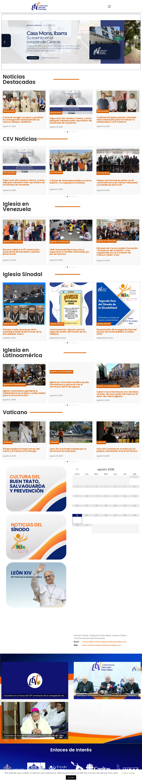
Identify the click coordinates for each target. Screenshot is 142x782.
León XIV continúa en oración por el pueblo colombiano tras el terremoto (70, 450)
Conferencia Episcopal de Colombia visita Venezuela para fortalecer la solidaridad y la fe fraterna (69, 119)
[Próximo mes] (134, 469)
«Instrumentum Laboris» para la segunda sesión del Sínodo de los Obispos (21, 332)
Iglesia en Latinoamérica (22, 352)
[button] (109, 6)
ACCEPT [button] (71, 777)
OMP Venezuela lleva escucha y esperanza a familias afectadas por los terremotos (23, 252)
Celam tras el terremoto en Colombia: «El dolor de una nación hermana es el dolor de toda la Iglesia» (71, 394)
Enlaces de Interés (71, 750)
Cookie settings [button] (128, 773)
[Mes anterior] (77, 469)
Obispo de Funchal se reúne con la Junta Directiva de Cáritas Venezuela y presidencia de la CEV (70, 182)
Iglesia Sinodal (22, 274)
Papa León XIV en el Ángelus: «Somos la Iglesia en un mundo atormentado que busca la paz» (118, 450)
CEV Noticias (20, 139)
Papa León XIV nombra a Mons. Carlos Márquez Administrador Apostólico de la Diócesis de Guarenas (24, 120)
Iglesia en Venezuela (17, 206)
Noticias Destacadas (19, 79)
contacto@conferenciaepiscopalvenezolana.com (104, 642)
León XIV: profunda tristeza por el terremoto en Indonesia (21, 450)
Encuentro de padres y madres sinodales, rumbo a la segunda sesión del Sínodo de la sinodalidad (117, 332)
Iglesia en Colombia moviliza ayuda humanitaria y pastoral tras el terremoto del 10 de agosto (22, 384)
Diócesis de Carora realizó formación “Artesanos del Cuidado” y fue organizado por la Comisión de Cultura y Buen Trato (70, 251)
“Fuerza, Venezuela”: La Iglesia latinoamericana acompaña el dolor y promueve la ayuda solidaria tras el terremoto (117, 393)
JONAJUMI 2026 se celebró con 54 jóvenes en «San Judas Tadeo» (115, 252)
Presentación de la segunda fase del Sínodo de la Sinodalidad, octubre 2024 (70, 332)
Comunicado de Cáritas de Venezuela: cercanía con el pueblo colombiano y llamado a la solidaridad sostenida (118, 186)
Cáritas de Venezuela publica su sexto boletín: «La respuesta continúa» (118, 120)
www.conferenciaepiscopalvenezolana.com (101, 645)
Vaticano (15, 412)
